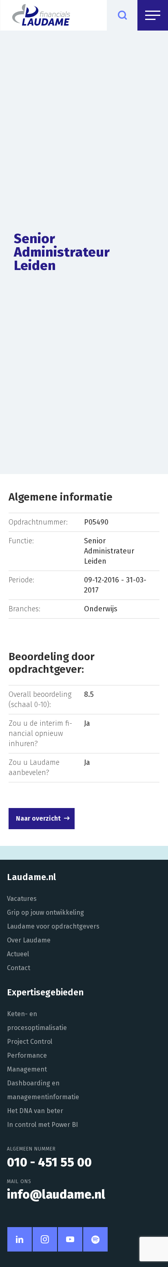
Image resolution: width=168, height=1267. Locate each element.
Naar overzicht (38, 818)
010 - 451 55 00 (49, 1162)
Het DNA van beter (35, 1111)
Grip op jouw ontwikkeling (45, 912)
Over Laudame (29, 940)
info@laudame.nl (56, 1194)
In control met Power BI (42, 1125)
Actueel (18, 954)
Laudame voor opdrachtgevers (53, 926)
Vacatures (22, 898)
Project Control (29, 1041)
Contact (18, 968)
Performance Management (27, 1062)
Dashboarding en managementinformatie (43, 1090)
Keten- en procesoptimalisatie (37, 1021)
